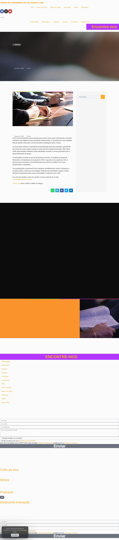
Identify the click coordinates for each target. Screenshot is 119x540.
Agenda (65, 22)
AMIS (76, 7)
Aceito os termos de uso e (18, 441)
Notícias (56, 22)
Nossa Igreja (34, 22)
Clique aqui (16, 183)
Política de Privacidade (45, 443)
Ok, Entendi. (15, 535)
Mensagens (46, 22)
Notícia (17, 44)
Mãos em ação (55, 7)
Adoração (67, 7)
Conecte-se (85, 22)
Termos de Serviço (70, 443)
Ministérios (84, 7)
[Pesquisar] (103, 97)
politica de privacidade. (28, 441)
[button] (52, 190)
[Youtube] (10, 11)
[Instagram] (6, 11)
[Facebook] (2, 11)
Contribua (74, 22)
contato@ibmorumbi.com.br (22, 179)
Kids (32, 7)
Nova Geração (42, 7)
